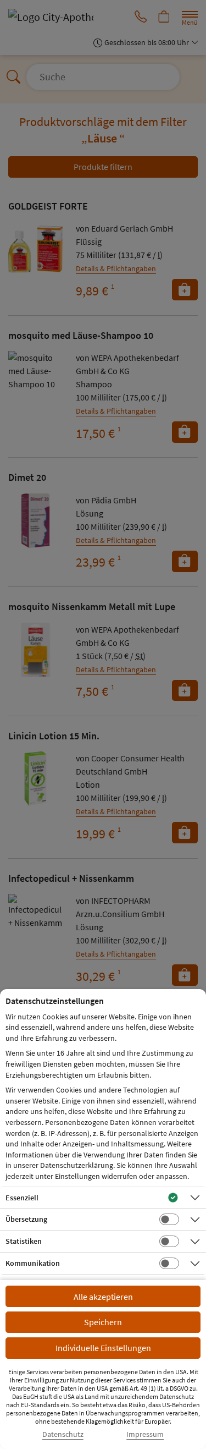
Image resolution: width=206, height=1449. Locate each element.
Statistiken (23, 1241)
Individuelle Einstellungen (103, 1347)
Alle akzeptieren (103, 1296)
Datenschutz (62, 1434)
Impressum (145, 1434)
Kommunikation (32, 1263)
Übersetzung (26, 1219)
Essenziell (21, 1198)
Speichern (103, 1321)
